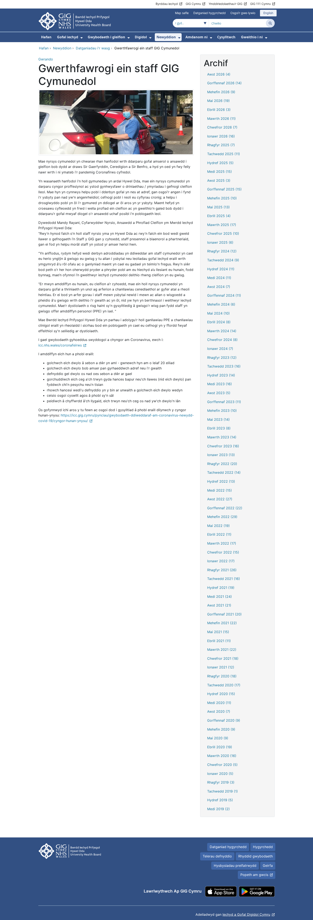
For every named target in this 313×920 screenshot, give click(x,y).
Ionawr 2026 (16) (221, 136)
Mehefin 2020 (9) (221, 729)
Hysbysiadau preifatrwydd (235, 865)
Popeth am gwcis (254, 875)
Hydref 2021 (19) (220, 587)
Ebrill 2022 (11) (219, 534)
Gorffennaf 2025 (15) (224, 189)
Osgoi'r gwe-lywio (242, 13)
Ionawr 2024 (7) (220, 348)
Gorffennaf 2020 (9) (223, 720)
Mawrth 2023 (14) (221, 437)
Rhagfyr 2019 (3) (220, 782)
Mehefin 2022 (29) (222, 517)
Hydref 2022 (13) (221, 481)
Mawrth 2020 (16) (221, 756)
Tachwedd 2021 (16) (223, 579)
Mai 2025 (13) (218, 207)
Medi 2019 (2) (218, 809)
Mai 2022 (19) (218, 526)
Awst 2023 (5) (218, 393)
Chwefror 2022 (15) (223, 552)
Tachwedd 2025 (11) (223, 154)
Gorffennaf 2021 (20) (224, 614)
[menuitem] (81, 37)
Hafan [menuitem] (46, 37)
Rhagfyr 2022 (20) (222, 464)
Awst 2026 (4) (218, 74)
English (268, 13)
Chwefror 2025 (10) (223, 233)
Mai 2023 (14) (218, 419)
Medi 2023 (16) (219, 384)
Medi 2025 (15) (219, 171)
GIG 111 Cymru (260, 4)
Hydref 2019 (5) (220, 800)
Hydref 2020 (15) (221, 694)
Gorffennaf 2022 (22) (224, 508)
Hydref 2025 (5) (220, 163)
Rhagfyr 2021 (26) (222, 570)
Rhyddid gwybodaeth (255, 856)
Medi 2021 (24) (219, 596)
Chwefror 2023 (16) (223, 446)
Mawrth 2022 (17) (221, 543)
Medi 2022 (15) (219, 490)
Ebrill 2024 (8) (219, 322)
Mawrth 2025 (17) (221, 225)
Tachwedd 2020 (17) (223, 685)
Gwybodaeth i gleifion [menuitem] (106, 37)
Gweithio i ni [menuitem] (252, 37)
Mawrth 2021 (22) (221, 649)
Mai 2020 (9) (217, 738)
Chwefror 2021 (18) (222, 658)
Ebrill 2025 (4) (219, 216)
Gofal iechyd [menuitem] (67, 37)
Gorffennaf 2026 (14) (224, 83)
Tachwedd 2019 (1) (222, 791)
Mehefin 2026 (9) (221, 92)
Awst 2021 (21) (219, 605)
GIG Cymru (193, 4)
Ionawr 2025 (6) (220, 242)
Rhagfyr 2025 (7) (221, 145)
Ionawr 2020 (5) (220, 773)
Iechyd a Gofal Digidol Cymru (246, 914)
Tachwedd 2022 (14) (224, 472)
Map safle (182, 13)
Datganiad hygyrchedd (209, 13)
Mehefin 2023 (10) (222, 410)
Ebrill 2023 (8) (219, 428)
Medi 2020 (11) (219, 703)
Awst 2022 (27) (219, 499)
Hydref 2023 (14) (221, 375)
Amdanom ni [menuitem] (196, 37)
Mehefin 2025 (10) (222, 198)
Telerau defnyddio (217, 856)
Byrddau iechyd (167, 4)
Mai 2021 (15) (218, 632)
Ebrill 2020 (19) (219, 747)
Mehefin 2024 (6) (221, 304)
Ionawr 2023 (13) (221, 455)
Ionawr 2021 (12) (220, 667)
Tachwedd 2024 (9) (223, 260)
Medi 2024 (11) (219, 278)
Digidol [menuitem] (141, 37)
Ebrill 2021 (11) (219, 641)
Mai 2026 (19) (218, 101)
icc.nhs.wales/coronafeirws (60, 345)
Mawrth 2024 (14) (221, 331)
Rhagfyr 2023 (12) (222, 357)
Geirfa (268, 865)
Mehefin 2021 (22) (222, 623)
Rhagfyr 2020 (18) (222, 676)
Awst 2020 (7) (218, 711)
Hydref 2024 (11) (220, 269)
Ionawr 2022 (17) (221, 561)
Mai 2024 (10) (218, 313)
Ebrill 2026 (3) (219, 109)
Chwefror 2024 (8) (222, 340)
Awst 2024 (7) (218, 287)
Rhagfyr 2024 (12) (222, 251)
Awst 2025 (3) (218, 180)
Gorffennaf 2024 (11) (224, 295)
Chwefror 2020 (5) (222, 765)
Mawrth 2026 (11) (221, 118)
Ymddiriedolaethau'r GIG (225, 4)
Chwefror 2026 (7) (222, 127)
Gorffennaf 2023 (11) (224, 402)
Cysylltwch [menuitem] (226, 37)
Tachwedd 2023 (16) (224, 366)
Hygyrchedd (263, 847)
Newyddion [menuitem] (166, 37)
